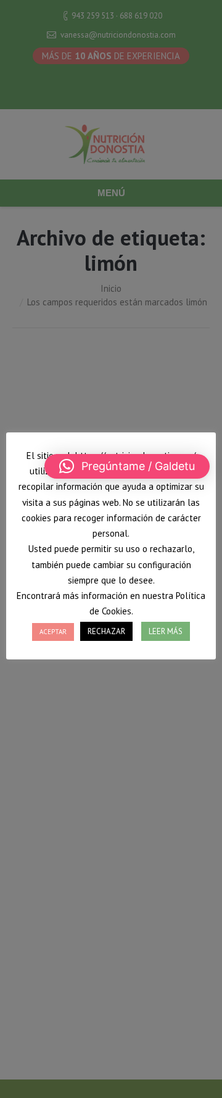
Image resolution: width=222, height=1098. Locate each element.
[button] (127, 466)
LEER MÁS (166, 631)
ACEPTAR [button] (53, 631)
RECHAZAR (106, 631)
